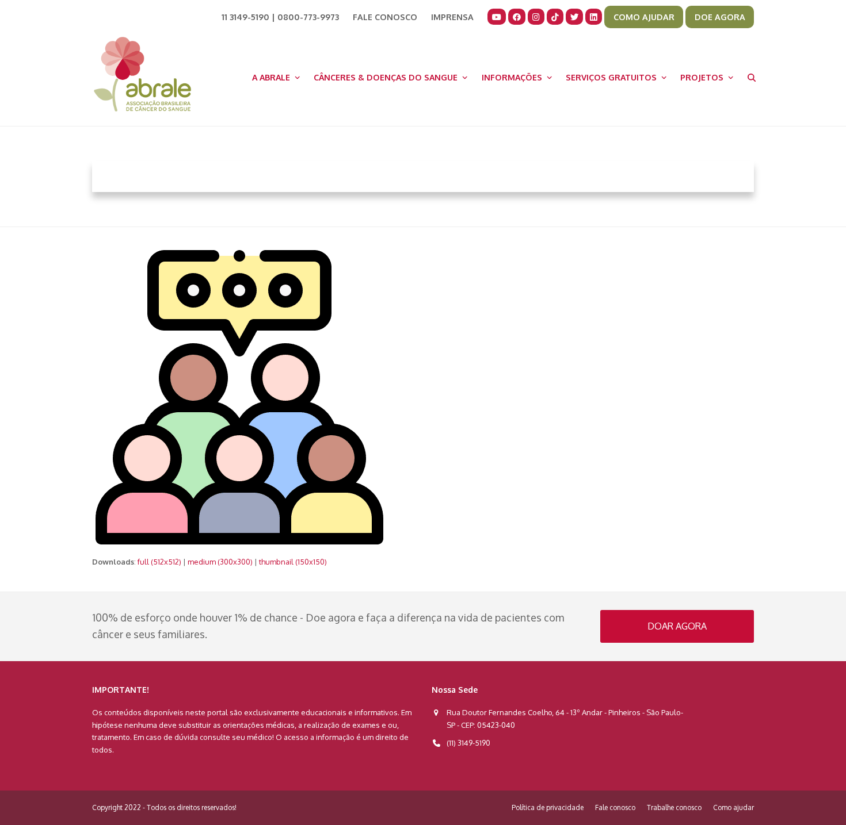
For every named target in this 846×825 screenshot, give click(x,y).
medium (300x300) (220, 561)
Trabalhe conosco (674, 807)
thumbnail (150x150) (293, 561)
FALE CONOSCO (385, 16)
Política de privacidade (548, 807)
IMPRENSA (452, 16)
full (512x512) (159, 561)
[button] (752, 77)
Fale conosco (615, 807)
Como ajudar (733, 807)
